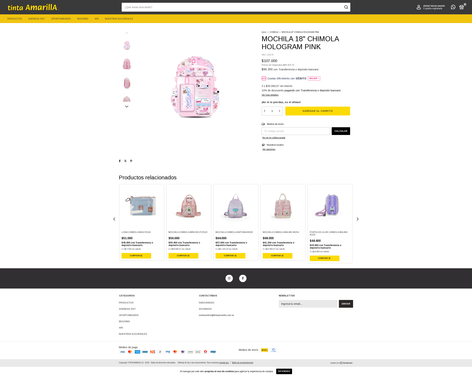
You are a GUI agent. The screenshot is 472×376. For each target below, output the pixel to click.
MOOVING (82, 18)
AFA (97, 18)
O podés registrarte (432, 8)
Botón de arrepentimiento (242, 363)
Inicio (264, 32)
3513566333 (205, 309)
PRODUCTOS (14, 18)
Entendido (284, 371)
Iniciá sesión (438, 6)
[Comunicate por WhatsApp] (453, 8)
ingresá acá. (224, 363)
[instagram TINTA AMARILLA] (229, 278)
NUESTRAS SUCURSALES (119, 18)
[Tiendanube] (341, 363)
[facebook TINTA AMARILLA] (243, 278)
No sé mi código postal (273, 137)
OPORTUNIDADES (61, 18)
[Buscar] (346, 7)
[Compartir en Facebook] (120, 160)
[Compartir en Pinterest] (131, 160)
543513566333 (206, 302)
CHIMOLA (274, 32)
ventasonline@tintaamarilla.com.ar (216, 315)
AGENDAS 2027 (36, 18)
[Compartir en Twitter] (125, 160)
